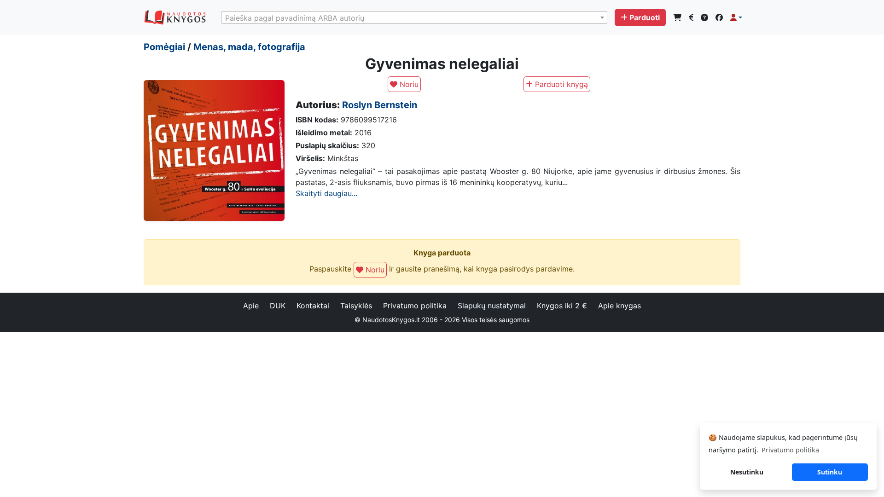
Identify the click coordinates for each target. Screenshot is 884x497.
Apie (251, 305)
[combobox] (414, 17)
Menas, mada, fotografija (249, 46)
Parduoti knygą (560, 84)
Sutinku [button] (829, 472)
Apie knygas (619, 305)
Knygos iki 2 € (562, 305)
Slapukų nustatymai (492, 305)
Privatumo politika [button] (790, 449)
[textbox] (414, 18)
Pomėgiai (164, 46)
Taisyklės (356, 305)
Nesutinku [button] (746, 472)
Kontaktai (313, 305)
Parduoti (644, 17)
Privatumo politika (415, 305)
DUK (277, 305)
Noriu (408, 84)
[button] (736, 17)
